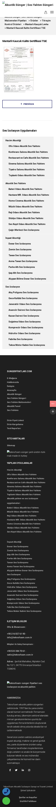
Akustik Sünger (14, 394)
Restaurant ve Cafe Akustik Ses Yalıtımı (29, 158)
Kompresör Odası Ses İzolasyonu (26, 327)
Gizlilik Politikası (28, 801)
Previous (28, 104)
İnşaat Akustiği (13, 238)
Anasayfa (11, 390)
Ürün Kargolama (15, 424)
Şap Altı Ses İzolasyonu (21, 273)
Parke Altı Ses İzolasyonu (22, 267)
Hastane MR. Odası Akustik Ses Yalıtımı (29, 195)
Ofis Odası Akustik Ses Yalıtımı (24, 146)
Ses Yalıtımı (13, 410)
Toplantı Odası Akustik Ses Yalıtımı (26, 175)
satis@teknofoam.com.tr (20, 654)
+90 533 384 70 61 (16, 651)
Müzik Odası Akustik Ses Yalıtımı (25, 206)
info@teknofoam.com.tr (19, 637)
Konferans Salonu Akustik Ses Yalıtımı (28, 152)
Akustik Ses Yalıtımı (15, 183)
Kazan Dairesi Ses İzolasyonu (24, 316)
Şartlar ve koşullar (28, 797)
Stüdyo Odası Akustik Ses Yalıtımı (26, 218)
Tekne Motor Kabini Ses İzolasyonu (27, 345)
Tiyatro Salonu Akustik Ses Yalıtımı (27, 169)
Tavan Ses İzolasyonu (20, 255)
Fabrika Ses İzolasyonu (21, 339)
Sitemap (11, 445)
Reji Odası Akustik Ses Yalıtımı (24, 212)
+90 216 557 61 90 (16, 634)
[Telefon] (6, 791)
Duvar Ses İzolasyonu (20, 243)
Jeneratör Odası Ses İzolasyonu (25, 304)
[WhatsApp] (6, 801)
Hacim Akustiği (13, 140)
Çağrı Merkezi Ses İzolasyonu (24, 230)
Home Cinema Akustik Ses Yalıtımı (26, 201)
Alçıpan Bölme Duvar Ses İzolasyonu (27, 279)
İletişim (10, 386)
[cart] (45, 13)
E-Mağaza (12, 378)
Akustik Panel (13, 406)
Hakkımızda (13, 382)
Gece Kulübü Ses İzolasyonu (23, 298)
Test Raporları (14, 428)
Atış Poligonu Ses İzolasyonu (24, 292)
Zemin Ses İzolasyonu (20, 249)
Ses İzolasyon (12, 287)
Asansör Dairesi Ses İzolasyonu (25, 310)
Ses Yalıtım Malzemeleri (19, 402)
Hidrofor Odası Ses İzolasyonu (24, 333)
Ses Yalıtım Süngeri (16, 398)
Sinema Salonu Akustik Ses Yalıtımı (27, 163)
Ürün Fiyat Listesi (15, 420)
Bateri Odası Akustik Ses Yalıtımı (25, 189)
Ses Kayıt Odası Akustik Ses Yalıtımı (27, 224)
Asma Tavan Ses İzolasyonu (23, 261)
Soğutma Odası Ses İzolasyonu (25, 321)
